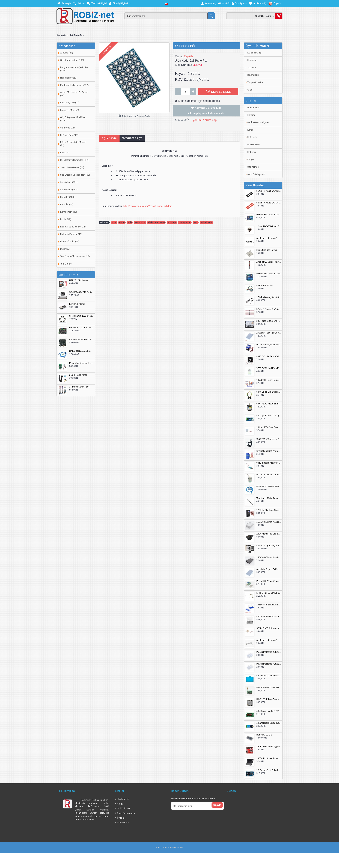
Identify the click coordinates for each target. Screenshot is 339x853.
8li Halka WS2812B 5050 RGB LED (81, 316)
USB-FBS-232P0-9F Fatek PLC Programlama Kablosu (268, 486)
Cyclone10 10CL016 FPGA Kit (81, 339)
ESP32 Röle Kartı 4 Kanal (268, 274)
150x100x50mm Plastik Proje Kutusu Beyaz (268, 522)
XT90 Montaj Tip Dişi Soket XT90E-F (268, 534)
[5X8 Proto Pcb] (134, 77)
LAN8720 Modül (77, 304)
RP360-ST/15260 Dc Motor (268, 475)
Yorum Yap (210, 120)
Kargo (250, 129)
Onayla (217, 805)
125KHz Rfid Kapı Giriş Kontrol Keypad (268, 510)
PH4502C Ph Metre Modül (268, 581)
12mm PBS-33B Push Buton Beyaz (268, 226)
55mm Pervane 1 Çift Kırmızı (268, 203)
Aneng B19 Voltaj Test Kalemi (268, 262)
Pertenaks (140, 222)
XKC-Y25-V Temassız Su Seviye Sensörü (268, 439)
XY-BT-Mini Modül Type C (268, 747)
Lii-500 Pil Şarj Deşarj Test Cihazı (268, 546)
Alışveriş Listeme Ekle (208, 107)
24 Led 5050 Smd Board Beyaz (268, 427)
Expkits (188, 56)
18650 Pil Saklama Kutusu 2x (268, 605)
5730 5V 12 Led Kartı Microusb (268, 368)
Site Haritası (123, 822)
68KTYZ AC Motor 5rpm (267, 404)
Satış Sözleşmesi (256, 174)
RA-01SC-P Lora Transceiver (268, 699)
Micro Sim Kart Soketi (266, 250)
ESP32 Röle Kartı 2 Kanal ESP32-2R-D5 (268, 215)
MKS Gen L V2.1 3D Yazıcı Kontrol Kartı (81, 328)
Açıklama (109, 138)
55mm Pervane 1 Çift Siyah (268, 191)
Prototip (172, 222)
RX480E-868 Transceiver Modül (268, 687)
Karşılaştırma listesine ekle (208, 113)
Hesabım (252, 60)
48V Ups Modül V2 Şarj (267, 416)
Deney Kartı (185, 222)
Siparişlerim (253, 75)
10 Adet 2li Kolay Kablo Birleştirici (268, 380)
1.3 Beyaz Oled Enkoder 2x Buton (268, 770)
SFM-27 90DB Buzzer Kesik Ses (268, 628)
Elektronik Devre (156, 222)
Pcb (130, 222)
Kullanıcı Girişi (254, 52)
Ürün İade (252, 137)
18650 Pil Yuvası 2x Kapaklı (268, 758)
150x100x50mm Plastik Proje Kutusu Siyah (268, 557)
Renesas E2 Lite (264, 735)
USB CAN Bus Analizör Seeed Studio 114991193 (81, 351)
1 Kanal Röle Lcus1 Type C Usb (268, 723)
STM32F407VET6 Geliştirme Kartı (81, 292)
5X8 (114, 222)
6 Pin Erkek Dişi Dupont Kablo (268, 392)
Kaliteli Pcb (206, 222)
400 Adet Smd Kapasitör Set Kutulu (268, 616)
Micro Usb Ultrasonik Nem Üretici (81, 363)
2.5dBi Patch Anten (78, 375)
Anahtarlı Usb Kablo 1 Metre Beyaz (268, 640)
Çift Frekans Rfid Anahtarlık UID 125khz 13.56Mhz (268, 451)
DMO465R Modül (264, 285)
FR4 (196, 222)
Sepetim (251, 67)
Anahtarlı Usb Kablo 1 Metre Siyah (268, 238)
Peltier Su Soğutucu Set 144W (268, 345)
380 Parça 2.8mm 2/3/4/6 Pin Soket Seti (268, 321)
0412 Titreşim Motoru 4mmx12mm (268, 463)
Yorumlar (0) (132, 138)
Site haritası (253, 167)
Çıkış (249, 89)
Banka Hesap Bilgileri (258, 122)
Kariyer (250, 159)
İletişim (251, 115)
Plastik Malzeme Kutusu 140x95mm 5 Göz (268, 652)
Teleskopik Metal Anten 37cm (268, 498)
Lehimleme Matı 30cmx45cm (268, 676)
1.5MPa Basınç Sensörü (267, 297)
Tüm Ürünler (66, 263)
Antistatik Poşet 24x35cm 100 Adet (268, 333)
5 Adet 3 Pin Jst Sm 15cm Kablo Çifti (268, 309)
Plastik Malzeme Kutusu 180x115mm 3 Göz (268, 664)
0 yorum (196, 120)
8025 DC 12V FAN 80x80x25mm (268, 356)
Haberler (251, 152)
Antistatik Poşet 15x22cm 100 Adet (268, 569)
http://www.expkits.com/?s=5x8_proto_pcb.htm (147, 206)
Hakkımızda (253, 107)
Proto (122, 222)
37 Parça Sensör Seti (79, 387)
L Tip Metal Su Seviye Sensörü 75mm (268, 593)
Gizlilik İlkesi (253, 144)
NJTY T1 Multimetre (78, 280)
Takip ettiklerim (255, 82)
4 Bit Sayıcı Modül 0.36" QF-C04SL (268, 711)
